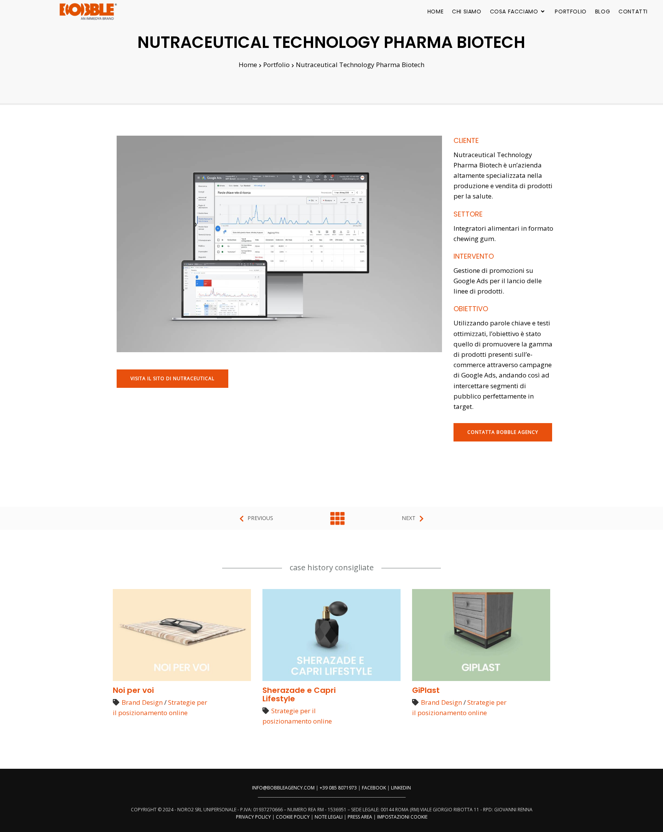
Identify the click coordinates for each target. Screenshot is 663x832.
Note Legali (329, 817)
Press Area (360, 817)
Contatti (633, 11)
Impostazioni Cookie (402, 817)
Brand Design (142, 702)
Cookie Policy (293, 817)
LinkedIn (401, 787)
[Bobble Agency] (88, 11)
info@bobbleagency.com (283, 787)
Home (435, 11)
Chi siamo (466, 11)
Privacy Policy (253, 817)
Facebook (374, 787)
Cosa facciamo (514, 11)
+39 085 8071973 (338, 787)
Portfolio (570, 11)
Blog (602, 11)
